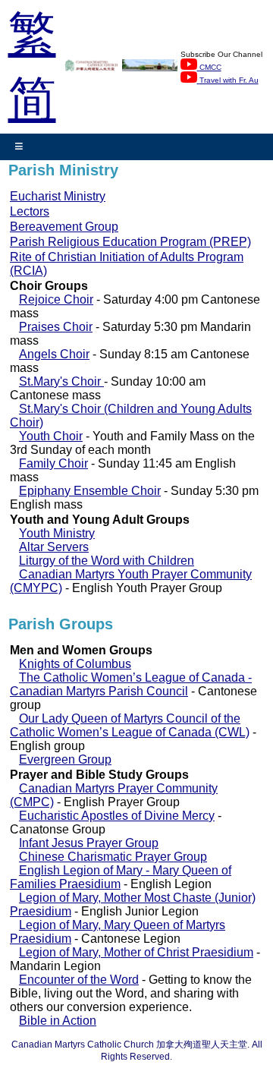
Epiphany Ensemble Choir (90, 490)
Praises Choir (56, 326)
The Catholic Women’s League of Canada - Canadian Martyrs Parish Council (131, 684)
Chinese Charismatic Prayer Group (113, 856)
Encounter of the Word (79, 979)
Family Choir (53, 463)
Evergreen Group (65, 759)
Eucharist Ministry (57, 196)
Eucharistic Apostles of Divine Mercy (117, 815)
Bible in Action (57, 1020)
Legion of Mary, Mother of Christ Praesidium (136, 952)
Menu (19, 147)
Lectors (29, 211)
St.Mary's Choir (61, 381)
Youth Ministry (57, 533)
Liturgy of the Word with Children (106, 560)
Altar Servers (54, 546)
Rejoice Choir (56, 299)
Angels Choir (54, 354)
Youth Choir (51, 436)
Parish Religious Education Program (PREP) (130, 241)
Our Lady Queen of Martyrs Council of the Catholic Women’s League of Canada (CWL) (129, 725)
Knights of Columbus (75, 663)
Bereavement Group (64, 226)
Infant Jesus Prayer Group (88, 843)
